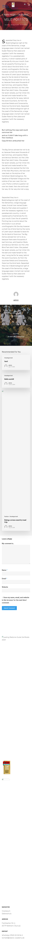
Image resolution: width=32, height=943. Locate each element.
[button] (29, 5)
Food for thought (10, 15)
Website (5, 587)
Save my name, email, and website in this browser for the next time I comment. (15, 600)
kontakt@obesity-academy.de (13, 938)
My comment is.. (8, 543)
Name (4, 570)
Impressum (6, 911)
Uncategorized (23, 15)
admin (7, 24)
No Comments (23, 24)
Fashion (6, 516)
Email (4, 579)
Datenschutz (6, 914)
